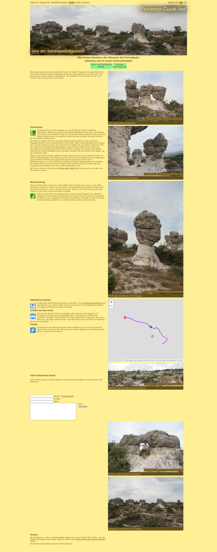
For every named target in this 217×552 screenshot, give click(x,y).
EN (185, 3)
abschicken (83, 406)
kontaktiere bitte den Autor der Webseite (90, 539)
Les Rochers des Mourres (93, 303)
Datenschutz (67, 396)
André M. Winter (143, 116)
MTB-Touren (82, 3)
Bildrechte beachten (38, 13)
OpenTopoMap (170, 360)
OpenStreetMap (138, 360)
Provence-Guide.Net (163, 9)
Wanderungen (59, 3)
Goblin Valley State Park (68, 168)
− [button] (111, 306)
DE (181, 3)
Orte (71, 3)
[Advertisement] (67, 84)
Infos (171, 3)
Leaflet (126, 360)
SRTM (146, 360)
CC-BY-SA (179, 360)
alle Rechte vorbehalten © (123, 116)
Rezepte (45, 3)
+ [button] (111, 302)
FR (177, 3)
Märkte (35, 3)
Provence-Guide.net (155, 360)
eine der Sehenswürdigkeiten (57, 51)
